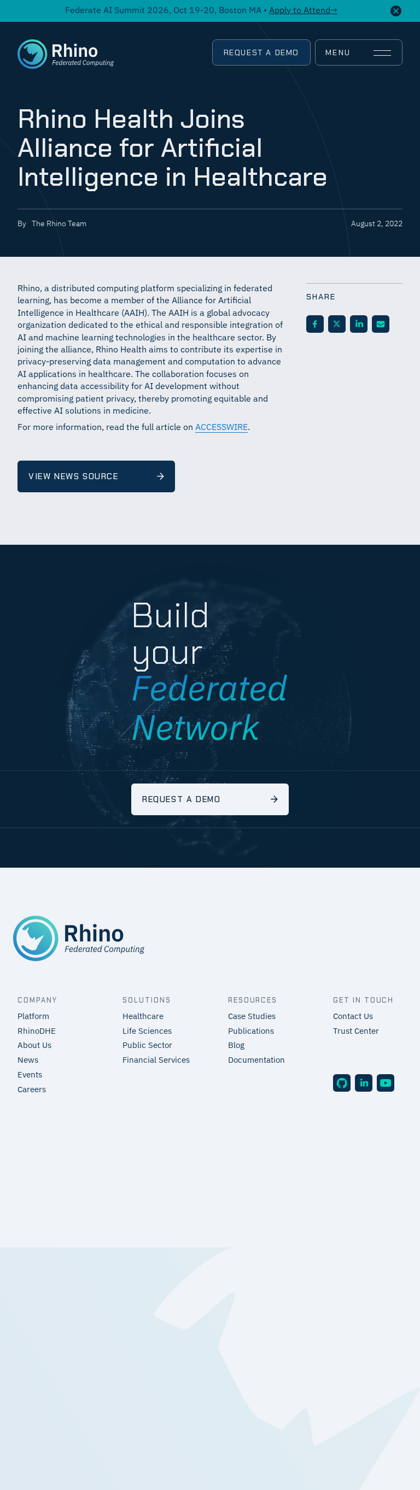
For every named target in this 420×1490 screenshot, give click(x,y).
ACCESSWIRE (221, 427)
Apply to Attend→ (303, 11)
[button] (358, 53)
